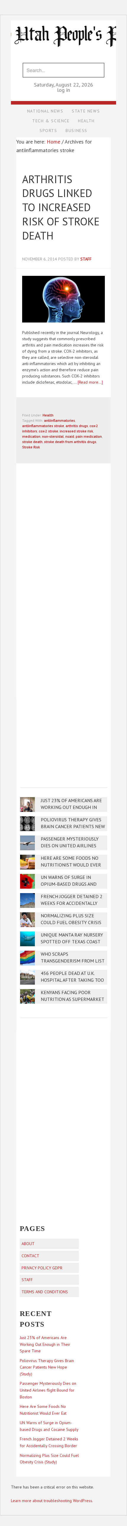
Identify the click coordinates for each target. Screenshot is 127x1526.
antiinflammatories (59, 420)
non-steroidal (53, 436)
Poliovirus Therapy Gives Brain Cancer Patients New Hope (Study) (73, 826)
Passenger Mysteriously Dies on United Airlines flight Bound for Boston (71, 846)
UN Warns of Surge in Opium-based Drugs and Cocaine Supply (69, 884)
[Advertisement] (64, 739)
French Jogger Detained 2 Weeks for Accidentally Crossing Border (71, 903)
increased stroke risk (76, 431)
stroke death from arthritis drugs (70, 441)
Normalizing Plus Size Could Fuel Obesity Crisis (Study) (71, 922)
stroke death (32, 441)
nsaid (69, 436)
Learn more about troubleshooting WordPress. (52, 1500)
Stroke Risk (31, 447)
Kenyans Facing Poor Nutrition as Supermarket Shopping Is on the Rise (72, 999)
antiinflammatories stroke (43, 426)
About (28, 1243)
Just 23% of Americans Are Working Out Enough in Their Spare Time (71, 807)
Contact (30, 1255)
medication (31, 436)
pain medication (89, 436)
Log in (63, 90)
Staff (27, 1279)
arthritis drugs (77, 426)
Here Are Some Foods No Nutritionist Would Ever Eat (71, 865)
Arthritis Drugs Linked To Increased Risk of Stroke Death (61, 207)
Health (48, 415)
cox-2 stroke (48, 431)
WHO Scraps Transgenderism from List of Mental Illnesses (72, 961)
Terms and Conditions (45, 1291)
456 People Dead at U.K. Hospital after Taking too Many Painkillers (72, 980)
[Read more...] (90, 382)
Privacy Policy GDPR (42, 1268)
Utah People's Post (63, 20)
